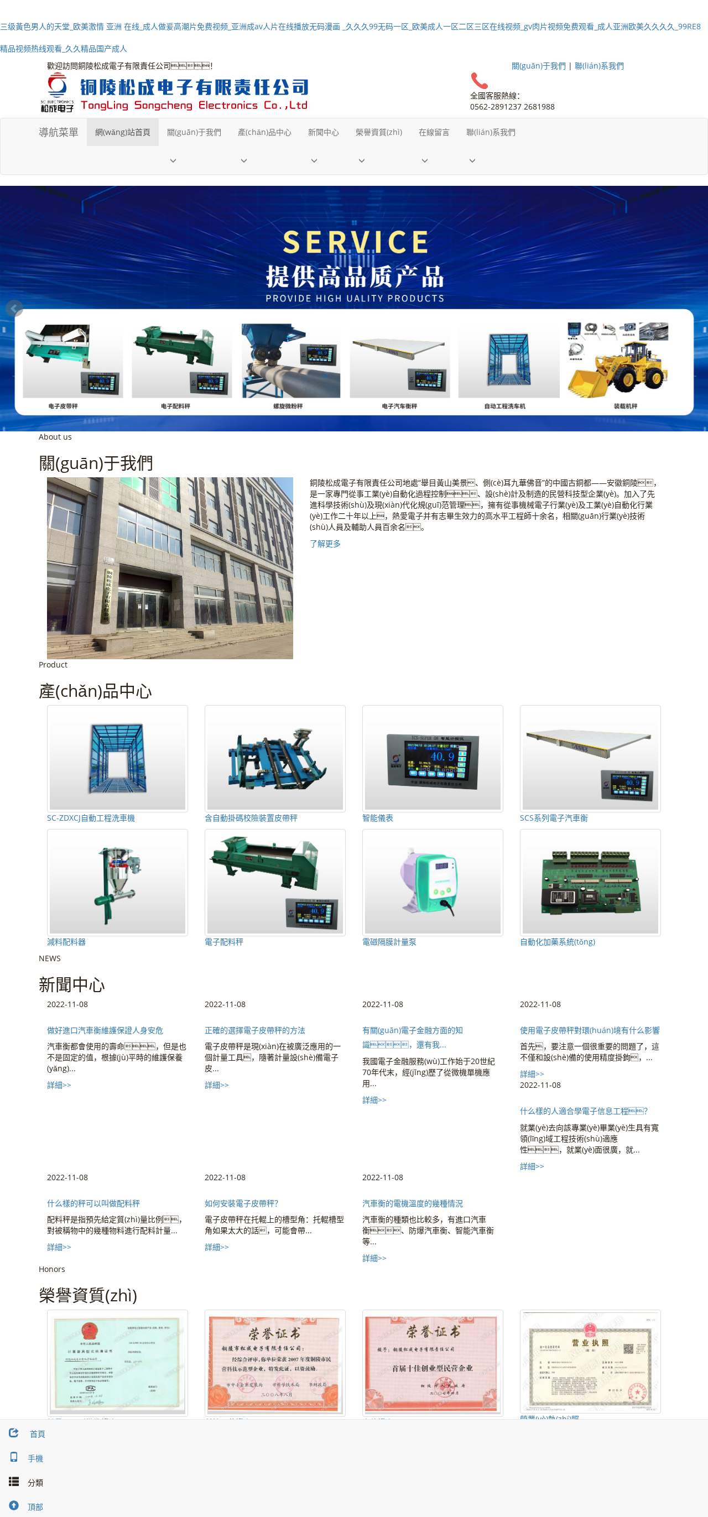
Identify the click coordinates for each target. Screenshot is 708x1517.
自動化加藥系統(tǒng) (557, 941)
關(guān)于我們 (539, 65)
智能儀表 (377, 817)
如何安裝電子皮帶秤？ (243, 1203)
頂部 (35, 1507)
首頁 (36, 1434)
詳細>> (59, 1085)
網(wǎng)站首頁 (122, 132)
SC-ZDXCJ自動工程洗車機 (91, 817)
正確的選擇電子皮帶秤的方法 (255, 1030)
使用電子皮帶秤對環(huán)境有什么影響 (590, 1030)
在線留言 (434, 132)
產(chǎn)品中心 (264, 132)
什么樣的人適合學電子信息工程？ (586, 1111)
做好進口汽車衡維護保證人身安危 (105, 1030)
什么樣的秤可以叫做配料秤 (93, 1203)
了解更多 (325, 543)
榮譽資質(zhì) (379, 132)
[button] (194, 160)
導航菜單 (59, 132)
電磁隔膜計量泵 (389, 941)
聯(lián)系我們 (599, 65)
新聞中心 (323, 132)
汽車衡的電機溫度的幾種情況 (412, 1203)
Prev (14, 308)
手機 (35, 1458)
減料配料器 (66, 941)
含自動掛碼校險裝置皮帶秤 (251, 817)
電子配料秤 (224, 941)
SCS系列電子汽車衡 (554, 817)
